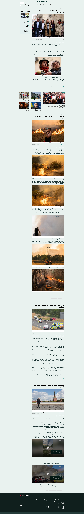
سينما (48, 501)
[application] (48, 448)
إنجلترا (53, 378)
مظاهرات (57, 86)
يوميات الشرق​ (38, 4)
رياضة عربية (63, 507)
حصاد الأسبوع (59, 506)
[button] (48, 447)
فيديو (31, 4)
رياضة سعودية (63, 506)
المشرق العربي (62, 502)
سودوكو (48, 507)
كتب (48, 499)
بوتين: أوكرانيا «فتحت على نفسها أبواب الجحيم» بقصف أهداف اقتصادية (24, 31)
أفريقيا (59, 502)
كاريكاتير (55, 500)
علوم (44, 500)
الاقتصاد (48, 4)
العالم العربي (63, 499)
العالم (52, 4)
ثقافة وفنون (46, 4)
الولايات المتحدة (59, 499)
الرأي (50, 4)
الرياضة (35, 4)
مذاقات (36, 499)
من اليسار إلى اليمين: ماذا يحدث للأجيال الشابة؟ (58, 105)
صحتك (44, 499)
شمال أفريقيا (63, 501)
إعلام (48, 502)
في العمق (33, 4)
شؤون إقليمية (63, 503)
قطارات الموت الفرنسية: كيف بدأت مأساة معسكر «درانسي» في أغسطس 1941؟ (24, 26)
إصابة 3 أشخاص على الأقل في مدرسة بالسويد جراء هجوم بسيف (24, 19)
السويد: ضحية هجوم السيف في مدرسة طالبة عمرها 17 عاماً (24, 28)
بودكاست (29, 4)
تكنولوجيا (41, 4)
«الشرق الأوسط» (60, 39)
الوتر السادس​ (47, 500)
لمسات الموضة (36, 501)
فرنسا (44, 86)
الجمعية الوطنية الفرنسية (49, 86)
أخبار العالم (60, 86)
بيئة (44, 501)
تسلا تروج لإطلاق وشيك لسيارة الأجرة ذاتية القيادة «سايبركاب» (55, 5)
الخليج (63, 500)
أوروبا (60, 8)
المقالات (55, 499)
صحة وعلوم (44, 4)
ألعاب (27, 4)
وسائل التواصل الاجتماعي (58, 378)
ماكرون (53, 86)
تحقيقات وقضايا (59, 507)
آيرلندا (51, 378)
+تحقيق (59, 508)
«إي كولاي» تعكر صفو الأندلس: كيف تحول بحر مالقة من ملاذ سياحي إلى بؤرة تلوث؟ (24, 22)
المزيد (25, 4)
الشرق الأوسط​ (55, 4)
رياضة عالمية (63, 508)
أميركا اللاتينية (59, 503)
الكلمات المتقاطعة (47, 506)
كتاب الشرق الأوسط (54, 501)
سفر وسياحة (36, 500)
